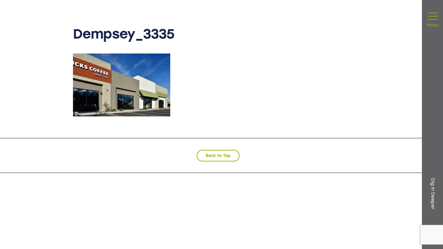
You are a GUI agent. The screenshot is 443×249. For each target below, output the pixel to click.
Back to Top (218, 155)
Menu (432, 25)
